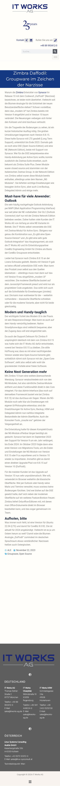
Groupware (12, 554)
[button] (30, 781)
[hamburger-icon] (55, 57)
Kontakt (20, 40)
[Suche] (55, 51)
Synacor (42, 92)
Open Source (25, 554)
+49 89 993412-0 (48, 45)
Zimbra (19, 92)
